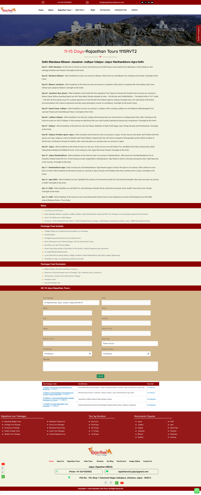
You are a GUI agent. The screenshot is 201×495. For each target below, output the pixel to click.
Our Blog (110, 461)
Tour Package (48, 298)
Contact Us (147, 461)
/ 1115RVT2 (58, 393)
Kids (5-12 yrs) (48, 339)
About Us (60, 461)
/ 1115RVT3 (58, 399)
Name (45, 308)
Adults (45, 329)
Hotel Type (106, 339)
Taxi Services (105, 10)
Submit (100, 376)
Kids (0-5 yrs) (107, 329)
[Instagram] (145, 2)
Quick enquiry (198, 33)
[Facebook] (142, 2)
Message (46, 359)
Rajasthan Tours (73, 461)
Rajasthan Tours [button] (65, 10)
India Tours (88, 461)
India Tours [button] (79, 10)
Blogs (93, 10)
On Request (151, 387)
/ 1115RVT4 (55, 405)
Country (105, 318)
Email (104, 298)
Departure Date (107, 349)
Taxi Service (121, 461)
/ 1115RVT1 (57, 388)
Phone (104, 308)
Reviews (100, 461)
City (44, 318)
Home (41, 10)
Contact (134, 10)
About (50, 10)
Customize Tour (121, 10)
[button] (100, 492)
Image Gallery (134, 461)
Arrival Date (47, 349)
